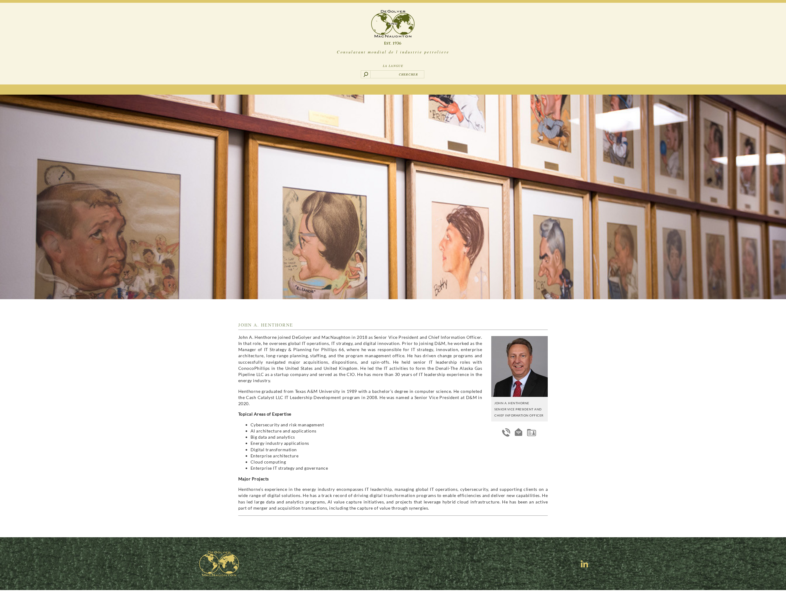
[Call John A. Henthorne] (506, 432)
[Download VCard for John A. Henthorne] (531, 432)
